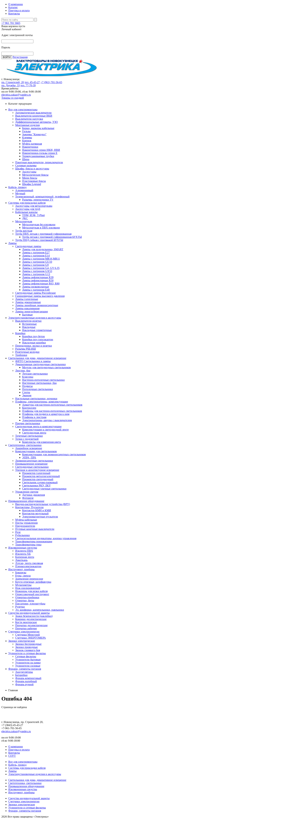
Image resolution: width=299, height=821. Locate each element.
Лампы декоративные (28, 302)
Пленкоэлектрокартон (28, 566)
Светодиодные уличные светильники (44, 488)
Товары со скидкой (12, 97)
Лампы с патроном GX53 (37, 271)
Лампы (12, 243)
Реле (18, 532)
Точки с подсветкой (27, 438)
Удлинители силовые (27, 665)
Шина (25, 159)
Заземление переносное (29, 578)
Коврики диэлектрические (31, 619)
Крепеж (26, 140)
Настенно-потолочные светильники (43, 379)
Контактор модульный (35, 513)
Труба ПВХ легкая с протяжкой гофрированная (43, 233)
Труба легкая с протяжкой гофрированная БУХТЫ (52, 236)
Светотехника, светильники (25, 445)
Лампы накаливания (27, 308)
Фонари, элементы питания (24, 668)
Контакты (14, 13)
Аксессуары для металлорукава (33, 205)
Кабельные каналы (26, 212)
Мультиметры (23, 584)
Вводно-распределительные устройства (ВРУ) (42, 504)
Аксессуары (29, 171)
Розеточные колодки (27, 351)
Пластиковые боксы (34, 181)
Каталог (13, 7)
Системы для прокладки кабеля (27, 202)
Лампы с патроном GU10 (37, 261)
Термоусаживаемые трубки (38, 156)
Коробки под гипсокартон (37, 339)
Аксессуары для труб (27, 208)
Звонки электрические (21, 640)
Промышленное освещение (31, 463)
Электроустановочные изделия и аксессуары (34, 317)
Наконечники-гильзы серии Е (39, 153)
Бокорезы (20, 572)
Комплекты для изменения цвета (41, 442)
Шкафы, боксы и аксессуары (32, 168)
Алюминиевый (24, 190)
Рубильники (22, 535)
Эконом (26, 395)
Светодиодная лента (34, 432)
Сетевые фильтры (25, 656)
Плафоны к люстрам (34, 417)
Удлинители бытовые (28, 659)
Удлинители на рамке (28, 662)
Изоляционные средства (22, 547)
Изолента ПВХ (24, 550)
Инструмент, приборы (21, 569)
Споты (26, 392)
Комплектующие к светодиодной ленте (45, 429)
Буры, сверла (23, 575)
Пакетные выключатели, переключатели (39, 162)
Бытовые (27, 314)
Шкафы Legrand (31, 184)
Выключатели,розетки (28, 320)
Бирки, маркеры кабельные (38, 128)
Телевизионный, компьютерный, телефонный (42, 196)
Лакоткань (21, 560)
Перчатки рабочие (26, 628)
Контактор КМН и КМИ (36, 510)
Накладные (28, 327)
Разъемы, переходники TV (37, 199)
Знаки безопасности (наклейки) (34, 616)
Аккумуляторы (24, 671)
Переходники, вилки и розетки (33, 345)
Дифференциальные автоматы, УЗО (36, 121)
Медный (20, 193)
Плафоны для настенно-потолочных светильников (52, 410)
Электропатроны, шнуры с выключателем (47, 420)
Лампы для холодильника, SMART (42, 249)
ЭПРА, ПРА (29, 457)
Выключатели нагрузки (29, 118)
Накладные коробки (34, 342)
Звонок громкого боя (27, 650)
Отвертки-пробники (27, 597)
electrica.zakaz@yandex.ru (16, 94)
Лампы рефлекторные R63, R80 (41, 283)
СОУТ (12, 755)
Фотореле (28, 497)
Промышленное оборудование (26, 501)
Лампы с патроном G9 (35, 264)
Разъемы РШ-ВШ (25, 348)
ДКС (25, 218)
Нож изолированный (27, 588)
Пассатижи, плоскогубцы (30, 603)
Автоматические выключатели (33, 112)
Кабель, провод (17, 187)
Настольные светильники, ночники (36, 398)
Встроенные (29, 323)
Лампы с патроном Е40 (36, 289)
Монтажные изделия (27, 125)
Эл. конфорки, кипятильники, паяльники (39, 609)
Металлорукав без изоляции (38, 224)
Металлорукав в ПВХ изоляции (41, 227)
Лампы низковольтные (35, 286)
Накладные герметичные (37, 330)
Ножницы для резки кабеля (31, 591)
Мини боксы (29, 177)
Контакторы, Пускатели (29, 507)
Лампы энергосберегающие (31, 311)
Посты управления (26, 522)
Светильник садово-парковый (40, 482)
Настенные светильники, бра (39, 382)
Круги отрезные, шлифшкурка (33, 581)
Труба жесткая (23, 230)
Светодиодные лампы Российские (35, 292)
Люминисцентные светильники (34, 460)
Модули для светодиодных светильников (46, 367)
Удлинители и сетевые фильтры (27, 653)
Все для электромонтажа (22, 109)
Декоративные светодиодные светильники (40, 364)
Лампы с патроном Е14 (36, 255)
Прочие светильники (27, 423)
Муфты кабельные (26, 519)
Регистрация (20, 57)
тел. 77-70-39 (28, 85)
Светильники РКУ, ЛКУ (36, 485)
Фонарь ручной (24, 684)
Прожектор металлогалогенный (41, 476)
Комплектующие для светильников (36, 451)
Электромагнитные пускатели (40, 516)
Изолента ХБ (23, 553)
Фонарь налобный (26, 681)
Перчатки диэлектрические (31, 625)
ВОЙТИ (7, 57)
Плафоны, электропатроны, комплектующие (41, 401)
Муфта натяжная (32, 143)
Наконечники (30, 146)
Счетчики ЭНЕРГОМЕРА (30, 637)
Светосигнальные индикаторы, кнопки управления (45, 538)
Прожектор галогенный (36, 473)
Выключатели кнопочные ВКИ (33, 115)
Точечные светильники (29, 435)
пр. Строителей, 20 (12, 82)
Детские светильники (35, 373)
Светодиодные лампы (28, 246)
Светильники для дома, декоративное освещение (37, 358)
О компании (15, 4)
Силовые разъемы (26, 165)
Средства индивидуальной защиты (29, 612)
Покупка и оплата (19, 10)
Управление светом (26, 491)
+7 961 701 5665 (10, 23)
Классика (27, 376)
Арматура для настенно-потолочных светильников (52, 404)
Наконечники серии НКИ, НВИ (41, 149)
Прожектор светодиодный (37, 479)
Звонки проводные (26, 647)
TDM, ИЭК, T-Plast (33, 215)
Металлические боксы (35, 174)
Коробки (20, 333)
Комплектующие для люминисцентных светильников (54, 454)
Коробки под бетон (33, 336)
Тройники (21, 355)
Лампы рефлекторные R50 (37, 280)
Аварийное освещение (28, 448)
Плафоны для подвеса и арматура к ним (45, 414)
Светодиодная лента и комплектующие (38, 426)
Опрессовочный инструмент (32, 594)
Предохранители (25, 525)
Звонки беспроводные (28, 644)
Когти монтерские (26, 622)
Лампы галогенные (26, 299)
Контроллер (29, 407)
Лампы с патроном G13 (36, 274)
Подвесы (27, 386)
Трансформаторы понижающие (33, 541)
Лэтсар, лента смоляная (29, 563)
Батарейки (21, 675)
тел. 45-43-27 (32, 82)
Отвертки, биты (24, 600)
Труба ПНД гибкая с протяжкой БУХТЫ (39, 240)
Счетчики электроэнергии (23, 631)
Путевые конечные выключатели (34, 529)
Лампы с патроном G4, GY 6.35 (41, 268)
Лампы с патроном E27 (36, 252)
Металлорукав (23, 221)
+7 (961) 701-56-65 (51, 82)
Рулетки (20, 606)
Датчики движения (33, 494)
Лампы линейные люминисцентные (36, 305)
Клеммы (27, 137)
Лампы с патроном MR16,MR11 (41, 258)
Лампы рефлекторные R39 (37, 277)
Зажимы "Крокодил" (34, 134)
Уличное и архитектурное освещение (37, 470)
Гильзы (26, 131)
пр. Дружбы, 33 (10, 85)
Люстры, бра (22, 370)
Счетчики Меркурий (27, 634)
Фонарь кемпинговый (28, 678)
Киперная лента (24, 557)
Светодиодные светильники (32, 466)
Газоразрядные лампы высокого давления (40, 295)
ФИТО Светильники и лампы (33, 361)
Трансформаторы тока (28, 544)
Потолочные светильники (37, 389)
